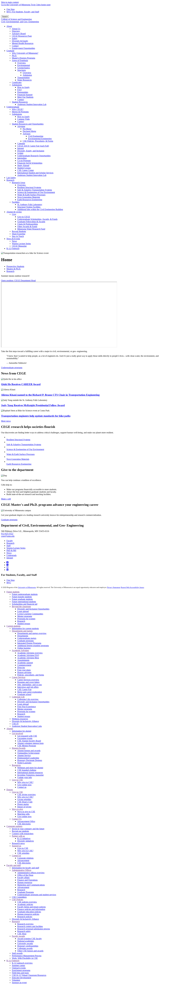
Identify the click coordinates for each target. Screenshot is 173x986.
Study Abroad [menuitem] (23, 165)
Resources (16, 765)
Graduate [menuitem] (10, 51)
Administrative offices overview (31, 873)
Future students (12, 592)
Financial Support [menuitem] (24, 94)
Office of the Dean (25, 875)
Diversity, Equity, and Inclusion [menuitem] (30, 151)
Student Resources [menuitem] (20, 102)
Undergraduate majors (26, 638)
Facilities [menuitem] (15, 202)
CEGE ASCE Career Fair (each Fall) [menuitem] (33, 146)
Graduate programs (9, 520)
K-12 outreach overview (22, 963)
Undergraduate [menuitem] (12, 107)
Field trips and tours (20, 973)
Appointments (23, 660)
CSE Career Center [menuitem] (25, 170)
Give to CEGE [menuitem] (23, 217)
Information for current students (25, 628)
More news (6, 421)
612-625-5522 (7, 533)
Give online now (24, 785)
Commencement (24, 665)
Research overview (25, 924)
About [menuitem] (9, 26)
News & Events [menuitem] (13, 239)
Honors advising (24, 672)
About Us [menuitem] (16, 29)
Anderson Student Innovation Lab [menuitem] (31, 104)
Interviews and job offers (28, 687)
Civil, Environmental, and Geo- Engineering (20, 21)
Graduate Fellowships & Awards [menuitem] (31, 221)
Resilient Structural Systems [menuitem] (29, 187)
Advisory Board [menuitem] (19, 33)
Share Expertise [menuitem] (18, 234)
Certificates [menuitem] (16, 82)
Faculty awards (18, 936)
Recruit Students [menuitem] (19, 231)
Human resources (24, 882)
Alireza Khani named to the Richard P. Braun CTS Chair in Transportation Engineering (50, 394)
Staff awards (17, 953)
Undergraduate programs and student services (36, 894)
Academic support (25, 662)
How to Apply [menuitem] (23, 87)
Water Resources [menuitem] (24, 80)
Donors (9, 789)
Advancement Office (26, 821)
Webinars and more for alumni (30, 767)
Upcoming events (24, 738)
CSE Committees (19, 897)
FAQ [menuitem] (19, 90)
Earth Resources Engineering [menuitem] (29, 199)
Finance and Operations (27, 880)
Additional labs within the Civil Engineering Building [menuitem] (40, 209)
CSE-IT (15, 724)
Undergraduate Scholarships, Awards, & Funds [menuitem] (37, 219)
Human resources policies (28, 914)
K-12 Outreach (12, 960)
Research (10, 271)
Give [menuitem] (14, 214)
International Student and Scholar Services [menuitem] (35, 173)
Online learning (24, 648)
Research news (18, 843)
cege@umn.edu (7, 536)
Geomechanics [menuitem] (23, 68)
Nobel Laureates (24, 763)
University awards (25, 943)
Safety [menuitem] (14, 38)
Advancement (23, 860)
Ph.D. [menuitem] (14, 55)
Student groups (23, 623)
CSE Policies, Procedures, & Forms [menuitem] (38, 141)
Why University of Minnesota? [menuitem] (25, 53)
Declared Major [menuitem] (29, 131)
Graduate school (24, 694)
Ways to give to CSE (26, 811)
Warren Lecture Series (15, 548)
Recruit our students (20, 831)
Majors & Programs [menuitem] (20, 112)
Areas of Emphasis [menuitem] (20, 60)
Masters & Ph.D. (13, 269)
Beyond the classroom (21, 606)
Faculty (9, 541)
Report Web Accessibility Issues (132, 587)
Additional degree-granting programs (33, 645)
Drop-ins (21, 667)
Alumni (9, 728)
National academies (25, 941)
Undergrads (11, 555)
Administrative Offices (21, 870)
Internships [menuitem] (22, 158)
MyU (8, 582)
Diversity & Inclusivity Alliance (25, 721)
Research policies (24, 916)
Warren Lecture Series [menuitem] (21, 243)
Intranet (9, 558)
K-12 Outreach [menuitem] (12, 248)
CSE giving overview (26, 794)
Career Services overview (28, 680)
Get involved (17, 733)
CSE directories (24, 824)
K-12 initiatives (23, 838)
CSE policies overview (27, 902)
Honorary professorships (27, 946)
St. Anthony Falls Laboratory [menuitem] (29, 204)
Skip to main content (10, 2)
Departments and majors (22, 631)
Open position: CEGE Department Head (18, 280)
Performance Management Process (26, 956)
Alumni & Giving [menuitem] (14, 212)
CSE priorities (23, 853)
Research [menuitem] (10, 180)
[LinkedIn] (7, 570)
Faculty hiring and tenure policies (31, 907)
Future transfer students (22, 597)
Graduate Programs (25, 892)
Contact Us (16, 819)
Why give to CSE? (25, 782)
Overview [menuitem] (21, 63)
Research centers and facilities (30, 926)
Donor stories (23, 804)
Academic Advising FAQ (28, 655)
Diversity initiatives (25, 841)
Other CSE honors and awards (30, 951)
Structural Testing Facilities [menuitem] (28, 207)
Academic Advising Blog (28, 658)
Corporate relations (25, 858)
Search (5, 17)
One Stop (10, 9)
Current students (13, 626)
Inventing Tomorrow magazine (30, 775)
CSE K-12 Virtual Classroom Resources (29, 975)
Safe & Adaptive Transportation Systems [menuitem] (34, 190)
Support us (16, 846)
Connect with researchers (22, 833)
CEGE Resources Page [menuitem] (22, 36)
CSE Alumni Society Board (29, 741)
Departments (22, 636)
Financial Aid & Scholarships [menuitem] (29, 163)
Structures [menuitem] (21, 70)
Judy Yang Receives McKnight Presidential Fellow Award (33, 405)
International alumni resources (30, 772)
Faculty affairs (23, 877)
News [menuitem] (14, 241)
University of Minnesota (27, 587)
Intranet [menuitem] (20, 148)
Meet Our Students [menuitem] (25, 97)
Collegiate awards (25, 948)
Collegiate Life (18, 697)
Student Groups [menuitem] (24, 168)
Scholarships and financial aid (24, 604)
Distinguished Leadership (28, 758)
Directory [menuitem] (16, 31)
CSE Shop (21, 934)
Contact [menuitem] (15, 46)
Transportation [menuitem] (23, 77)
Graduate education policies (29, 912)
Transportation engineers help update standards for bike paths (35, 415)
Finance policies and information (31, 909)
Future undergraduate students (25, 594)
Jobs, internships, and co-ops (29, 684)
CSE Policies (17, 899)
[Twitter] (7, 565)
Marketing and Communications (31, 885)
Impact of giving (24, 807)
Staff (8, 545)
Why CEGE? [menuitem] (17, 109)
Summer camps (18, 965)
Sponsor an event (19, 982)
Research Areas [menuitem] (18, 182)
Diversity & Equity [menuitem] (20, 41)
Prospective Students (15, 266)
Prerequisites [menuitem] (22, 92)
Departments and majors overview (31, 633)
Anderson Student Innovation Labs (27, 726)
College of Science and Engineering (16, 19)
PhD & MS (11, 550)
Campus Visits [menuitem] (23, 119)
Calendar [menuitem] (21, 143)
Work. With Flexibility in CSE (25, 958)
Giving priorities (24, 799)
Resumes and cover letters (28, 682)
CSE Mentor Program (26, 746)
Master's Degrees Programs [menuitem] (23, 58)
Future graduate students (22, 599)
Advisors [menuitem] (26, 134)
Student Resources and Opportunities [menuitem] (28, 124)
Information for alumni (21, 731)
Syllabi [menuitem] (20, 153)
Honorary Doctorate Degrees (29, 760)
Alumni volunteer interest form (30, 743)
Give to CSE (17, 780)
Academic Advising (20, 650)
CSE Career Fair (24, 689)
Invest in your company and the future (28, 829)
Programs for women (26, 619)
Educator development (21, 978)
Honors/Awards (18, 748)
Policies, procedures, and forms (30, 675)
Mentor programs (24, 616)
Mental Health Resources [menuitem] (22, 43)
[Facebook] (7, 562)
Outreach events (19, 968)
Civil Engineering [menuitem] (35, 136)
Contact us (21, 787)
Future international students (24, 601)
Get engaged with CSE (27, 736)
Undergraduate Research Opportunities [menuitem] (34, 156)
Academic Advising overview (30, 653)
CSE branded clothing (26, 770)
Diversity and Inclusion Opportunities (33, 609)
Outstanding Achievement (28, 753)
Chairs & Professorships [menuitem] (27, 224)
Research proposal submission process (33, 929)
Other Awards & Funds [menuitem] (27, 226)
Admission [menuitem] (27, 75)
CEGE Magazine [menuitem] (19, 246)
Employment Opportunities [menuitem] (23, 48)
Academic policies (25, 904)
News (8, 553)
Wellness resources (20, 719)
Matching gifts (23, 814)
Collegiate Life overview (28, 699)
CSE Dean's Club (24, 802)
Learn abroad (23, 611)
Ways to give (17, 809)
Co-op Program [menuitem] (24, 160)
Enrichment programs (21, 970)
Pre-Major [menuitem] (27, 129)
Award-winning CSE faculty (29, 938)
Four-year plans (24, 670)
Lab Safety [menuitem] (11, 177)
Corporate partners (14, 826)
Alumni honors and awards (28, 750)
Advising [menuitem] (21, 126)
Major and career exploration (29, 692)
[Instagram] (7, 567)
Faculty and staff (13, 865)
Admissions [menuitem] (17, 85)
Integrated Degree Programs (29, 643)
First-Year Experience (26, 706)
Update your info (24, 777)
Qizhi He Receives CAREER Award (21, 384)
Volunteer (16, 980)
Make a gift (6, 499)
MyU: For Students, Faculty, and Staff (22, 12)
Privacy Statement (113, 587)
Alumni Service (24, 755)
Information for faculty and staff (25, 868)
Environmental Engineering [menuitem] (40, 138)
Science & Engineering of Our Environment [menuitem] (36, 192)
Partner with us (18, 836)
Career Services (18, 677)
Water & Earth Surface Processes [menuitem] (31, 195)
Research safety (24, 931)
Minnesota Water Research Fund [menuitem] (31, 229)
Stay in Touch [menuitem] (18, 236)
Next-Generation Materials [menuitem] (28, 197)
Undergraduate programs (11, 367)
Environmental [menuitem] (23, 65)
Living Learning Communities (30, 614)
